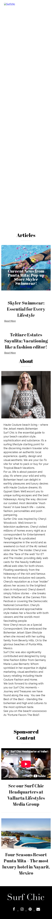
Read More (26, 286)
